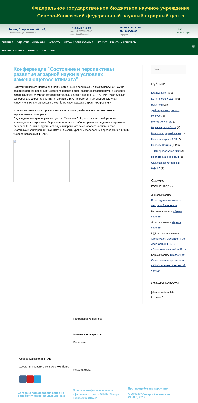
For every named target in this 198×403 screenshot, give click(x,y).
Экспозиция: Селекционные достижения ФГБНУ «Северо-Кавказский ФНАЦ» (168, 244)
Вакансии (157, 104)
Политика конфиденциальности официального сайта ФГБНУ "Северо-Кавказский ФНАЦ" (96, 394)
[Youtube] (30, 379)
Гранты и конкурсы (123, 42)
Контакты (48, 50)
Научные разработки (163, 127)
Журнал (33, 50)
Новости (54, 42)
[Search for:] (168, 69)
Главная (7, 42)
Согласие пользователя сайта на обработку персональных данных (41, 394)
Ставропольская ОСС (167, 151)
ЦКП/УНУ (102, 42)
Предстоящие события (165, 156)
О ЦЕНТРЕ (23, 42)
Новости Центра (161, 145)
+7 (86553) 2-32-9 (80, 28)
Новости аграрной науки (166, 133)
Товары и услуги (13, 50)
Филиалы (38, 42)
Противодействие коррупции (148, 388)
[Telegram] (184, 46)
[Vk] (167, 46)
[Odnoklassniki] (175, 46)
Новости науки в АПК (164, 139)
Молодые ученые (161, 121)
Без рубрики (158, 92)
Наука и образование (78, 42)
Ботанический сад (162, 98)
